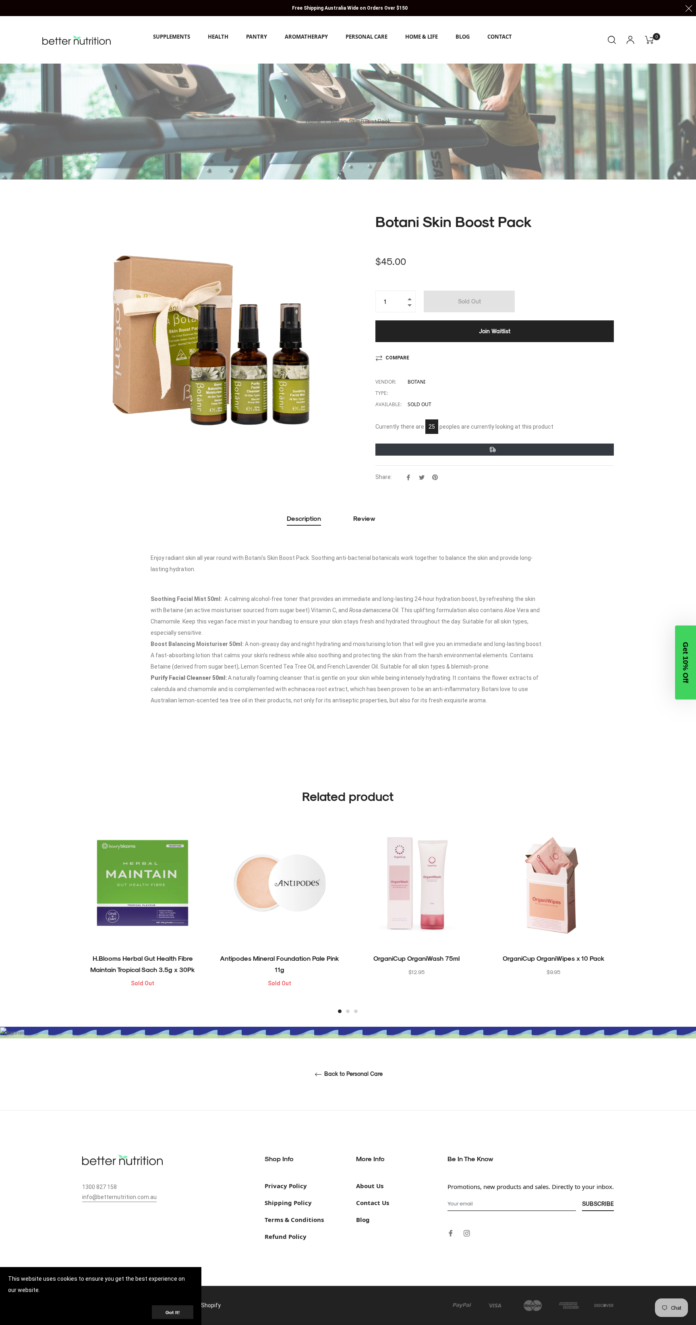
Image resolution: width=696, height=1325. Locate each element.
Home (313, 121)
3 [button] (356, 1011)
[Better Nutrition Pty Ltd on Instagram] (467, 1232)
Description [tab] (304, 518)
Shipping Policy (288, 1203)
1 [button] (340, 1011)
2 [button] (348, 1011)
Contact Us (372, 1203)
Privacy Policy (286, 1186)
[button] (685, 662)
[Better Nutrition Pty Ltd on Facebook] (450, 1232)
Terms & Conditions (294, 1220)
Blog (363, 1220)
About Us (369, 1186)
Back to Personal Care (353, 1074)
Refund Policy (286, 1236)
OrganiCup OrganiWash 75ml (416, 958)
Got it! (173, 1312)
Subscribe (598, 1203)
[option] (142, 919)
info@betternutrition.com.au (119, 1197)
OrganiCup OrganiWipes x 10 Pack (554, 958)
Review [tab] (365, 518)
